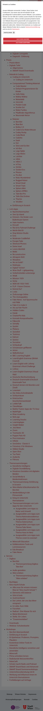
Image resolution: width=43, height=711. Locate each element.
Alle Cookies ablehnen (23, 39)
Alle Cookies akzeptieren (23, 42)
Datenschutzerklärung (33, 27)
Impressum (15, 29)
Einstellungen (8, 32)
